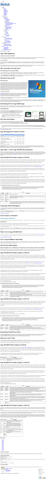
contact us (27, 261)
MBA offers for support (38, 166)
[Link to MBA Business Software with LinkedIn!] (45, 478)
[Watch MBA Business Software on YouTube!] (42, 478)
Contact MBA (2, 93)
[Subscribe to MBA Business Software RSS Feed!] (43, 478)
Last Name (1, 457)
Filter (8, 51)
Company (1, 458)
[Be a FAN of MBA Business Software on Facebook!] (40, 478)
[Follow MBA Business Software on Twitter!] (39, 478)
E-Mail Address (2, 459)
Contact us (15, 154)
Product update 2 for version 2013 (27, 347)
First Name (2, 456)
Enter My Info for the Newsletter (5, 455)
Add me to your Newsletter (4, 464)
